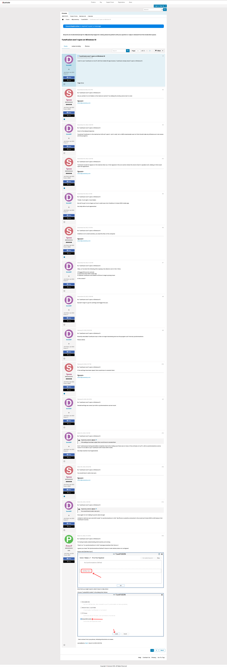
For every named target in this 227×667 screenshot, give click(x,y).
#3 (163, 125)
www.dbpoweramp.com (83, 103)
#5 (163, 194)
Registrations (121, 2)
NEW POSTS (65, 16)
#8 (163, 296)
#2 (163, 89)
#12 (163, 433)
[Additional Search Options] (162, 9)
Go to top (161, 657)
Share (69, 77)
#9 (163, 330)
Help (139, 657)
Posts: (65, 74)
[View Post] (96, 440)
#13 (163, 467)
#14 (163, 502)
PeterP (86, 643)
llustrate (6, 2)
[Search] (165, 9)
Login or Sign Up (159, 6)
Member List (82, 16)
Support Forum (110, 2)
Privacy (154, 657)
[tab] (66, 46)
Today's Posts (74, 16)
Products (93, 2)
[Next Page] (150, 50)
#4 (163, 158)
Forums (64, 13)
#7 (163, 262)
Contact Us (146, 657)
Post (70, 80)
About (130, 2)
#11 (163, 399)
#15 (163, 536)
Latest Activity (76, 46)
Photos (87, 46)
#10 (163, 364)
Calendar (90, 16)
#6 (163, 227)
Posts (65, 46)
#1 (163, 56)
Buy (101, 2)
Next (162, 650)
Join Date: (66, 72)
